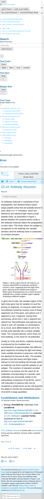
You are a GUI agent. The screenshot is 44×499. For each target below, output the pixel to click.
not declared (37, 430)
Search (4, 496)
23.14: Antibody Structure (10, 430)
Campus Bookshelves (29, 181)
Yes (5, 461)
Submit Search (6, 49)
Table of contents (11, 196)
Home (11, 181)
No (13, 461)
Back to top (5, 442)
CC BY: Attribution (12, 416)
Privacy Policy (24, 485)
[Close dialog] (1, 163)
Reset (3, 64)
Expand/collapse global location (41, 180)
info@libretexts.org (17, 490)
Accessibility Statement (18, 488)
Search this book (6, 42)
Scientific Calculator (12, 124)
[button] (8, 140)
